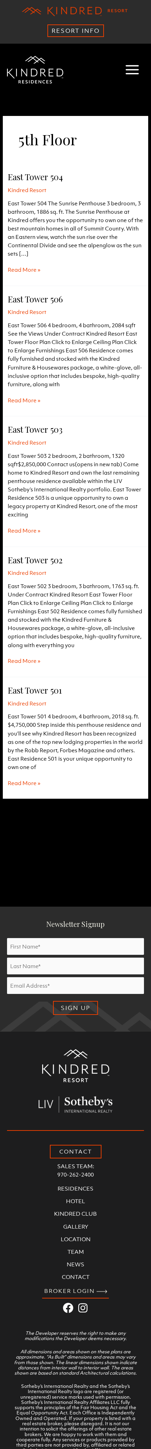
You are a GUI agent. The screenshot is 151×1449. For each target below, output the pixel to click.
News (75, 1264)
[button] (75, 1151)
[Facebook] (68, 1308)
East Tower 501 (35, 690)
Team (75, 1251)
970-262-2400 (75, 1174)
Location (76, 1239)
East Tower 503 (35, 429)
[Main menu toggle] (132, 69)
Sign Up (75, 1008)
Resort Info (76, 31)
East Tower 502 (35, 559)
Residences (75, 1188)
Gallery (75, 1226)
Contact (76, 1276)
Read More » (24, 270)
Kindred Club (75, 1213)
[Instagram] (83, 1308)
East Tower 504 (35, 176)
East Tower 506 (35, 299)
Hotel (75, 1201)
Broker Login (70, 1290)
